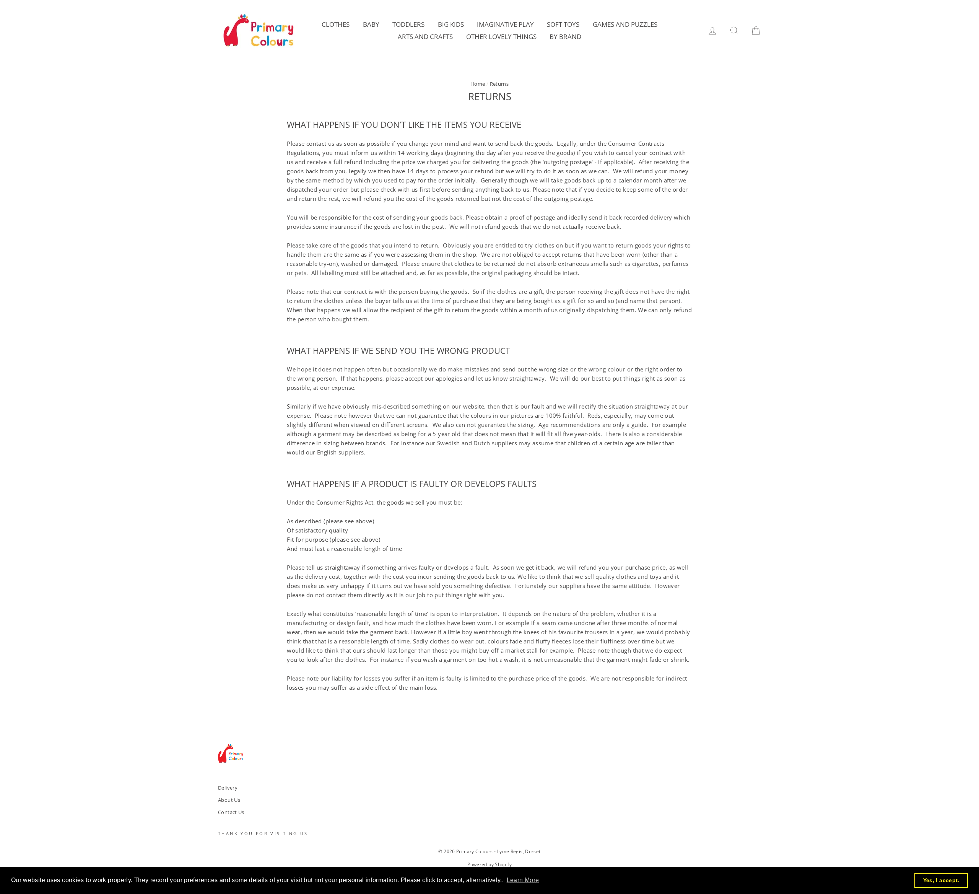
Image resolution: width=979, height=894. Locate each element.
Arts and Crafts (425, 36)
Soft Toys (563, 24)
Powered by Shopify (489, 864)
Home (477, 83)
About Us (229, 799)
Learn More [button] (523, 880)
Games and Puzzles (625, 24)
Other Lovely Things (501, 36)
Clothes (336, 24)
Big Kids (451, 24)
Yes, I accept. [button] (941, 880)
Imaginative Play (505, 24)
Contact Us (231, 812)
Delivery (227, 787)
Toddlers (408, 24)
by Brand (565, 36)
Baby (371, 24)
